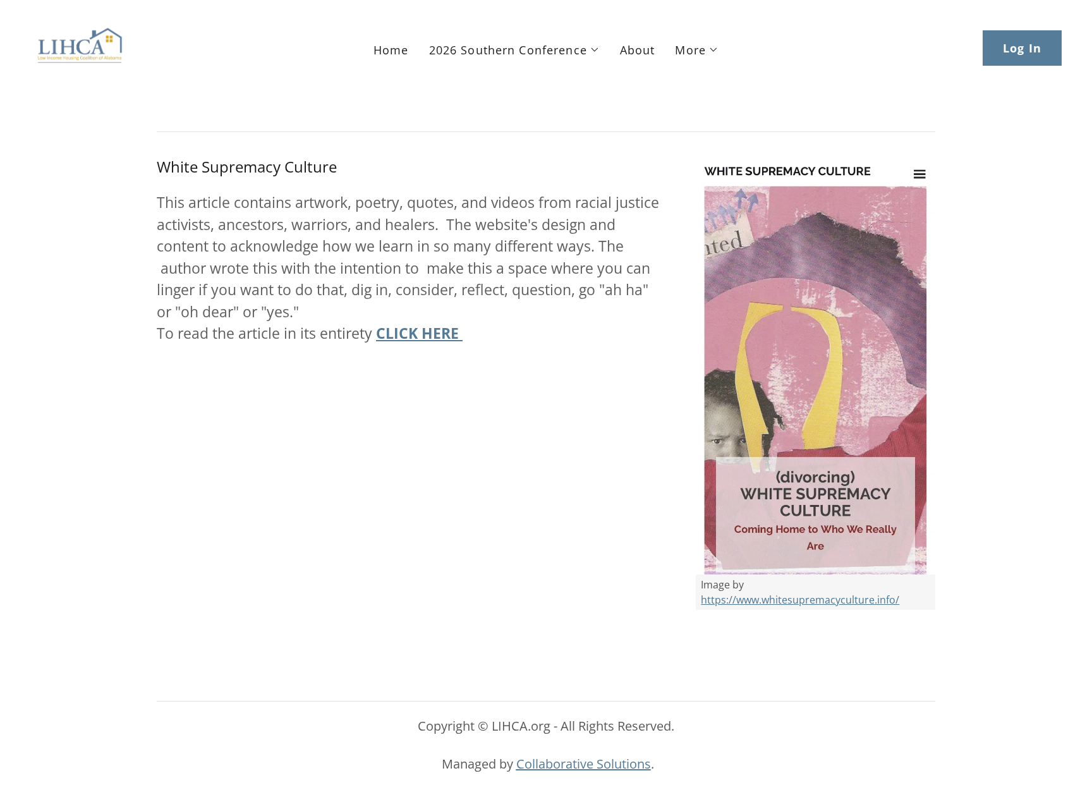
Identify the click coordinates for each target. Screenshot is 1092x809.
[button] (514, 50)
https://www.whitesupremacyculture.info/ (800, 600)
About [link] (637, 50)
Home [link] (391, 50)
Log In (1022, 48)
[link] (79, 46)
